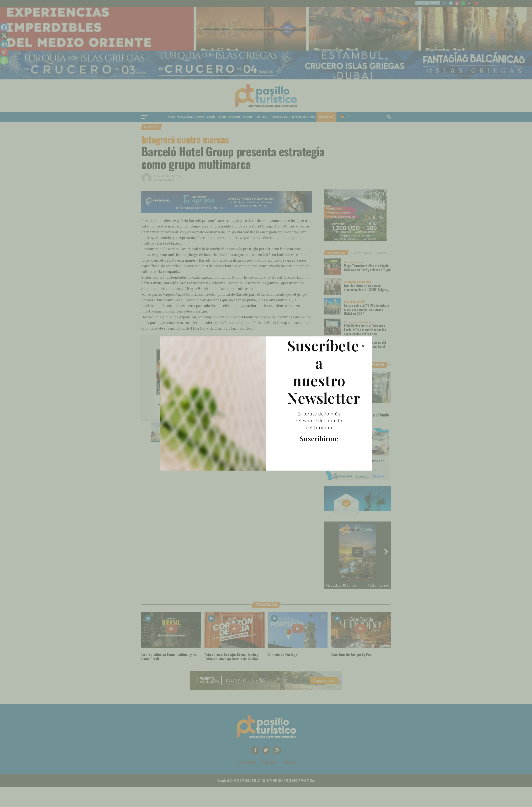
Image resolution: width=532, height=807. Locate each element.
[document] (266, 403)
